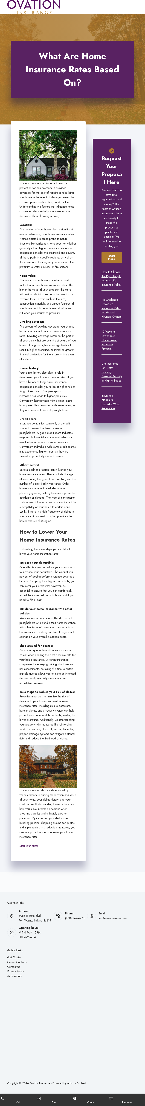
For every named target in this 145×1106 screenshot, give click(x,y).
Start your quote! (29, 846)
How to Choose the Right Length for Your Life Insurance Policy (111, 278)
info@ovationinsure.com (113, 918)
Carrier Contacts (17, 962)
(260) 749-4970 (75, 918)
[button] (112, 257)
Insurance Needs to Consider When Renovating (111, 402)
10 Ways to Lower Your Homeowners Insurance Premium (109, 340)
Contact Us (13, 967)
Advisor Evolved (76, 1083)
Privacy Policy (15, 971)
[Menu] (136, 7)
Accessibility (14, 976)
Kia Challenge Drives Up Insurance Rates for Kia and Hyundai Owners (111, 308)
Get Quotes (14, 957)
